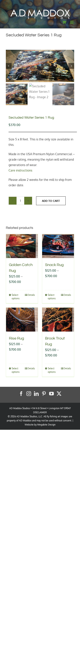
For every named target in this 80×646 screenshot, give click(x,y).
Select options (16, 296)
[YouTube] (51, 393)
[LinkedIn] (36, 393)
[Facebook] (21, 393)
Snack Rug (54, 265)
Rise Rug (16, 338)
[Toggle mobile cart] (64, 22)
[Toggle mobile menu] (72, 22)
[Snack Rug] (58, 246)
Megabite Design (46, 424)
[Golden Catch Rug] (22, 246)
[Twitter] (59, 393)
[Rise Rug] (22, 320)
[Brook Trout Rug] (58, 320)
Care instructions (20, 170)
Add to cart (51, 200)
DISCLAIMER (40, 412)
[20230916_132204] (40, 66)
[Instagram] (28, 393)
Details (31, 294)
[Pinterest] (44, 393)
